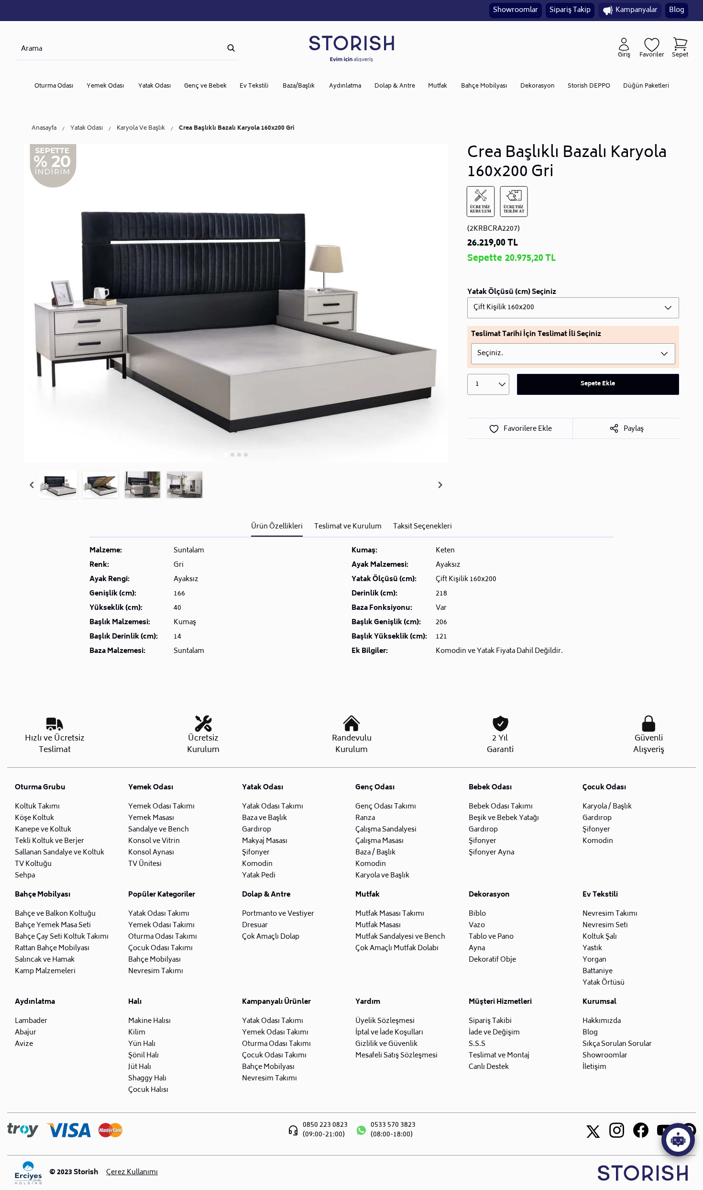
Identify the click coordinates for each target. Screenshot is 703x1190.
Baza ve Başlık (264, 818)
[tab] (226, 454)
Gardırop (256, 830)
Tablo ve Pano (491, 937)
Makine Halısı (149, 1021)
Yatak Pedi (258, 876)
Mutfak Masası (378, 926)
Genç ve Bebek (205, 86)
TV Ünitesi (145, 864)
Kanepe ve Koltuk (43, 830)
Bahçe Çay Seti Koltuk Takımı (62, 937)
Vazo (477, 926)
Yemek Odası (105, 86)
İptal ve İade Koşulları (389, 1033)
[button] (58, 485)
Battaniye (597, 971)
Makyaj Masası (264, 841)
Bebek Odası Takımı (501, 807)
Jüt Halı (139, 1067)
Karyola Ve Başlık (141, 129)
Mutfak (437, 86)
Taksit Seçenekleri (422, 527)
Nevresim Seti (605, 926)
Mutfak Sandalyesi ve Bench (400, 937)
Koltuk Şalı (599, 937)
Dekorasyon (537, 86)
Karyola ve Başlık (382, 876)
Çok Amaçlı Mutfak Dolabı (397, 948)
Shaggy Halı (147, 1079)
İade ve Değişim (494, 1033)
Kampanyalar (636, 10)
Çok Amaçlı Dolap (270, 937)
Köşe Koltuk (34, 818)
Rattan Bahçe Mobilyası (52, 948)
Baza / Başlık (375, 853)
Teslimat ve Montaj (499, 1056)
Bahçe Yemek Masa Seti (53, 926)
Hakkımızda (601, 1021)
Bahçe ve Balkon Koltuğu (55, 914)
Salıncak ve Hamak (45, 960)
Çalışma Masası (379, 841)
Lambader (31, 1021)
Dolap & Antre (394, 86)
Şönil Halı (143, 1056)
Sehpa (25, 876)
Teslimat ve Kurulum (348, 527)
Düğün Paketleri (646, 86)
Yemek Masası (151, 818)
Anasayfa (44, 129)
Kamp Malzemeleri (45, 971)
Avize (24, 1044)
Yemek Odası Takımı (161, 807)
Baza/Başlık (299, 86)
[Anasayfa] (351, 48)
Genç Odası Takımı (385, 807)
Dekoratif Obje (492, 960)
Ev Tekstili (254, 86)
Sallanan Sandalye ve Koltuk (59, 853)
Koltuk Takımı (37, 807)
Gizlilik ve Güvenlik (386, 1044)
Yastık (592, 948)
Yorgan (594, 960)
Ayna (477, 948)
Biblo (477, 914)
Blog (676, 10)
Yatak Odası (154, 86)
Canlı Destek (489, 1067)
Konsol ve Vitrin (154, 841)
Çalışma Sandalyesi (386, 830)
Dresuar (255, 926)
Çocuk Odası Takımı (160, 948)
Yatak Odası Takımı (272, 807)
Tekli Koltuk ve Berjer (49, 841)
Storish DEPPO (589, 86)
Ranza (365, 818)
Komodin (257, 864)
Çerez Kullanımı (132, 1173)
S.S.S (477, 1044)
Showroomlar (515, 10)
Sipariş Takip (570, 10)
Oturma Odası (53, 86)
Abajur (25, 1033)
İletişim (594, 1067)
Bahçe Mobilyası (484, 86)
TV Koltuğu (33, 864)
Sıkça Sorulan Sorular (617, 1044)
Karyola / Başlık (607, 807)
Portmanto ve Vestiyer (278, 914)
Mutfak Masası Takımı (389, 914)
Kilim (136, 1033)
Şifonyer (256, 853)
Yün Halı (141, 1044)
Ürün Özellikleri (277, 527)
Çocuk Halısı (148, 1090)
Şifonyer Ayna (491, 853)
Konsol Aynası (151, 853)
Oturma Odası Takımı (162, 937)
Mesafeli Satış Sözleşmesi (396, 1056)
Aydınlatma (345, 86)
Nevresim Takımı (155, 971)
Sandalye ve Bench (158, 830)
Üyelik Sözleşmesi (385, 1021)
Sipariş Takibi (490, 1021)
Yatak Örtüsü (603, 983)
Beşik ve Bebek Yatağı (504, 818)
